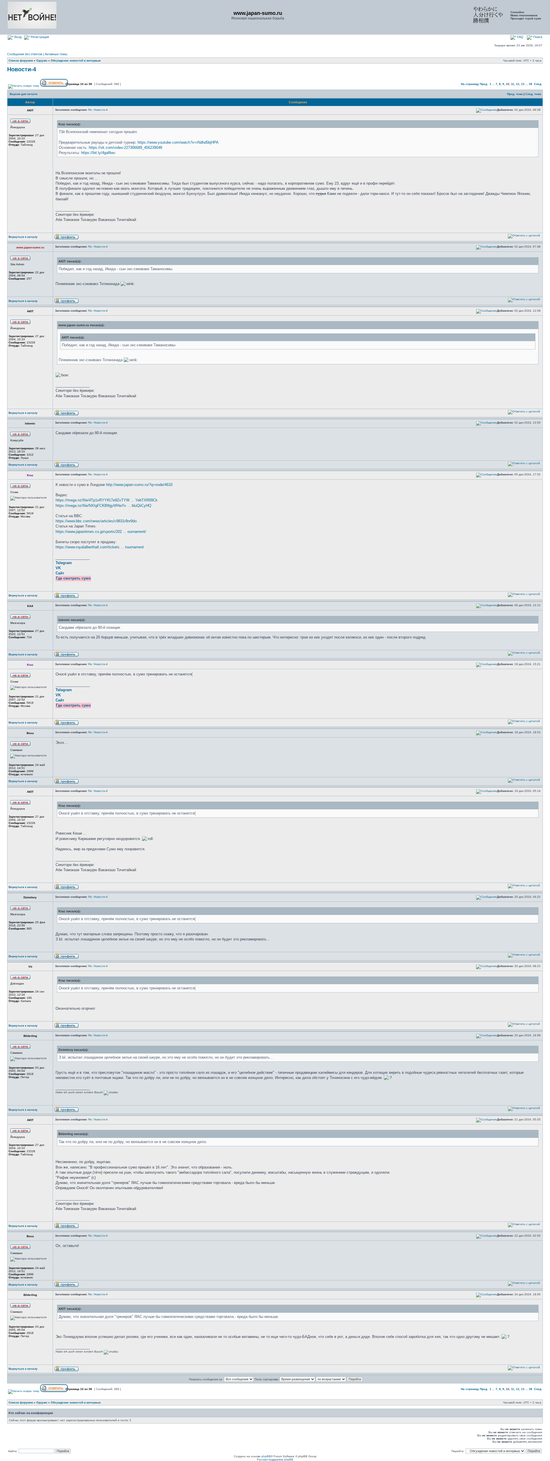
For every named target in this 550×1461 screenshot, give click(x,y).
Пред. (484, 84)
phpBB (266, 1456)
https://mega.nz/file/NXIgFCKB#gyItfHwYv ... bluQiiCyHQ (103, 505)
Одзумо (41, 60)
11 (512, 84)
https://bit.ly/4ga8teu (98, 153)
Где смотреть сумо (73, 578)
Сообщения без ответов (24, 54)
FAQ (519, 37)
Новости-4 (21, 69)
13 (523, 84)
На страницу (470, 84)
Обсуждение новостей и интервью (76, 60)
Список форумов (21, 60)
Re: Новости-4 (98, 109)
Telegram (64, 563)
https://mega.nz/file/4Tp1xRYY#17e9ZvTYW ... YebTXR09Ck (107, 500)
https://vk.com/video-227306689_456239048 (125, 147)
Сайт (60, 573)
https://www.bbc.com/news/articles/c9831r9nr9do (96, 521)
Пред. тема (515, 94)
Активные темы (56, 54)
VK (58, 568)
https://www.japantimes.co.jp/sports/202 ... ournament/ (101, 531)
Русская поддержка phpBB (275, 1459)
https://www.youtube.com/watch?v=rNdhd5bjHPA (178, 142)
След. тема (533, 94)
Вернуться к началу (23, 236)
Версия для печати (23, 94)
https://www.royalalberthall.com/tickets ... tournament (100, 547)
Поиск (537, 37)
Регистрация (39, 37)
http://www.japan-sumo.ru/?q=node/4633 (139, 485)
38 (530, 84)
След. (538, 84)
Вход (17, 37)
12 (517, 84)
